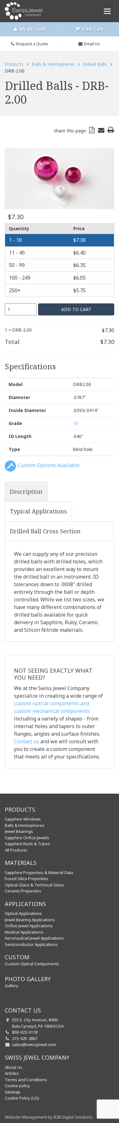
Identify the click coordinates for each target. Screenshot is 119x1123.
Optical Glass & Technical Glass (34, 885)
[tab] (26, 492)
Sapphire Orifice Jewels (27, 838)
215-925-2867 (24, 1038)
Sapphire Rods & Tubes (27, 844)
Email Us (92, 44)
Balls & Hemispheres (53, 64)
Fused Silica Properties (26, 878)
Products (14, 64)
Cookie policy (17, 1085)
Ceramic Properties (23, 891)
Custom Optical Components (32, 964)
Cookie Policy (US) (22, 1098)
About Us (13, 1067)
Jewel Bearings (19, 831)
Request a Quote (32, 44)
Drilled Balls (95, 64)
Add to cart (76, 309)
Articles (12, 1073)
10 (75, 423)
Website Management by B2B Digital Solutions (49, 1117)
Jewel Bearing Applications (30, 920)
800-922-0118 (24, 1032)
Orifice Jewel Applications (29, 926)
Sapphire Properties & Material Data (39, 872)
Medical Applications (24, 932)
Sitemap (12, 1092)
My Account (32, 29)
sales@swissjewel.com (34, 1044)
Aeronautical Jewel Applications (34, 938)
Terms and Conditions (26, 1079)
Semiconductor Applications (31, 944)
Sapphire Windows (23, 819)
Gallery (11, 985)
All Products (16, 850)
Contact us (26, 741)
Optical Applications (23, 913)
